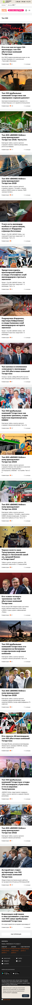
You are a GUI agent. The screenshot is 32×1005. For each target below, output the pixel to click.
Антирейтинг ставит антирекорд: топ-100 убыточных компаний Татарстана (12, 873)
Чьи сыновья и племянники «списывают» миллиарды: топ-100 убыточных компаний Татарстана (16, 370)
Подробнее (14, 992)
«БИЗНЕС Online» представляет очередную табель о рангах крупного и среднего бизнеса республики (15, 794)
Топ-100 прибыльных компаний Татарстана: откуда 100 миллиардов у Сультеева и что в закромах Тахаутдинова (15, 784)
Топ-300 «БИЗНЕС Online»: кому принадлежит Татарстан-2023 (14, 693)
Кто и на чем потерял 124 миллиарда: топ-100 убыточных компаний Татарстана (13, 50)
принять (25, 995)
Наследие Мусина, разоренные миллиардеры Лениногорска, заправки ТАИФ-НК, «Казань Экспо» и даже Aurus (15, 745)
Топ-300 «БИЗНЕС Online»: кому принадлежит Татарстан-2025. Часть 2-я (14, 137)
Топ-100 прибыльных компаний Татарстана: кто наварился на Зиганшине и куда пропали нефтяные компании (14, 649)
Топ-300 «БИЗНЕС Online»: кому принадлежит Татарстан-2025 (14, 180)
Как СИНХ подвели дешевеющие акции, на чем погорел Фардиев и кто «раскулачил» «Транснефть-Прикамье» (16, 59)
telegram (6, 961)
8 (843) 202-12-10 (6, 948)
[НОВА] (15, 10)
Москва (10, 5)
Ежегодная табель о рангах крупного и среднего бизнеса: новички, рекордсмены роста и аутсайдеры (15, 144)
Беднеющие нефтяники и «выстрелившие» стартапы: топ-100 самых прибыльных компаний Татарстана (15, 917)
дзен (19, 961)
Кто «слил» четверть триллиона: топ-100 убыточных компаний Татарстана (12, 600)
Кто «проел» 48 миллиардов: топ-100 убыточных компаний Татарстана (16, 738)
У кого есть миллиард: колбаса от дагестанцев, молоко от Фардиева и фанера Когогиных (13, 227)
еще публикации (16, 934)
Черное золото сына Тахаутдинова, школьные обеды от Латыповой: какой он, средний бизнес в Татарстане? (15, 554)
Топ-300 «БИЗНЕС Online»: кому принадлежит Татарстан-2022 (14, 830)
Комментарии (7, 64)
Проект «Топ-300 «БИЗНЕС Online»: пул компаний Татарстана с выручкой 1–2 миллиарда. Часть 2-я (13, 236)
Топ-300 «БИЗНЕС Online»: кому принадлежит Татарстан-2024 (14, 459)
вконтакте (7, 958)
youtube (6, 963)
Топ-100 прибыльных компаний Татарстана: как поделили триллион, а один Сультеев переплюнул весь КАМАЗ (15, 415)
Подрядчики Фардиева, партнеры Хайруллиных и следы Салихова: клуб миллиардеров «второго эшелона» (13, 323)
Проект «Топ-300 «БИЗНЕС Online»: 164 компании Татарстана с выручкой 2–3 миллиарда (13, 332)
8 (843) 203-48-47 (15, 948)
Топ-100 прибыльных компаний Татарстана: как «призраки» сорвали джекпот (16, 95)
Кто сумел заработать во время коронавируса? (16, 924)
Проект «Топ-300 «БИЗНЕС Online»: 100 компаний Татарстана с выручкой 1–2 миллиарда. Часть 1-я (13, 284)
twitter (20, 958)
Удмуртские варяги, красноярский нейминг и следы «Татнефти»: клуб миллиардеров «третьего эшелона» (14, 275)
